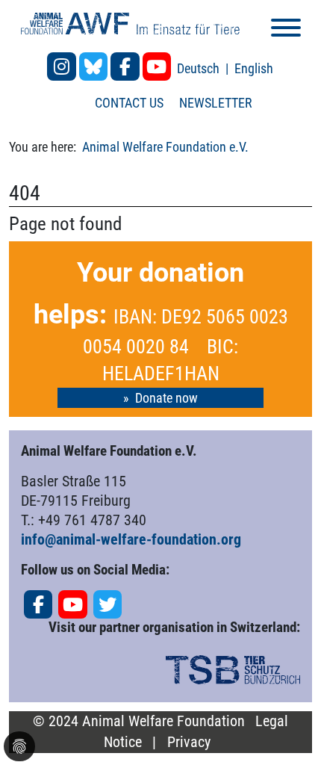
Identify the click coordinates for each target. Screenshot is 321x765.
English (253, 68)
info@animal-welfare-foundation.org (131, 539)
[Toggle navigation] (286, 30)
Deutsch (199, 68)
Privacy (189, 742)
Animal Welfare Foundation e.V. (165, 147)
